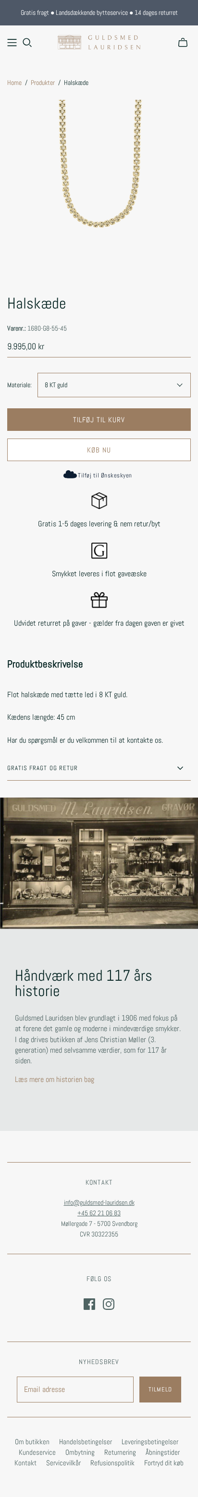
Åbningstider (163, 1452)
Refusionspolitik (112, 1462)
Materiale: (19, 384)
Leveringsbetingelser (150, 1441)
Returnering (120, 1452)
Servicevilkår (63, 1462)
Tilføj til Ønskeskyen (105, 475)
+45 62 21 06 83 (99, 1213)
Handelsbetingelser (85, 1441)
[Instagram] (108, 1304)
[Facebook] (89, 1304)
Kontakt (25, 1462)
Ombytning (80, 1452)
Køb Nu (99, 449)
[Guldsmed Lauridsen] (99, 41)
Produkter (43, 82)
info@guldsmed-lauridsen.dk (99, 1202)
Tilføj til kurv (99, 419)
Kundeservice (37, 1452)
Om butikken (32, 1441)
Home (14, 82)
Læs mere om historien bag (54, 1079)
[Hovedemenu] (12, 43)
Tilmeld (160, 1389)
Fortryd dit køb (164, 1462)
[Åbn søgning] (27, 43)
